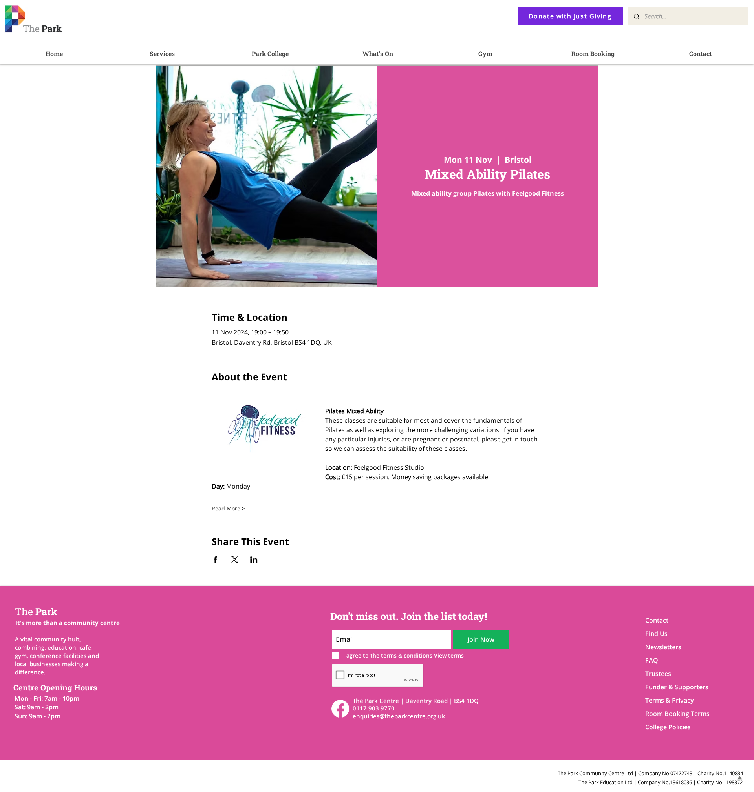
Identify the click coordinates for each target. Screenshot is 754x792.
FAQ (651, 660)
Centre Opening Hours (55, 687)
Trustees (658, 673)
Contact (656, 620)
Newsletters (663, 647)
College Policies (668, 727)
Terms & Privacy (669, 700)
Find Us (656, 633)
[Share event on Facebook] (215, 559)
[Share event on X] (234, 559)
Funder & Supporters (673, 687)
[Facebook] (340, 709)
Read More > (228, 508)
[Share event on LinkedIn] (254, 559)
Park (36, 611)
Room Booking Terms (673, 713)
